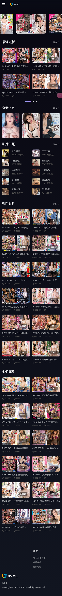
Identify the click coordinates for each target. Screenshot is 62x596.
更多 (55, 42)
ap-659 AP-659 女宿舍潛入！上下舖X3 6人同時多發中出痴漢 (29, 92)
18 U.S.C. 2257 (39, 558)
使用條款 (37, 562)
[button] (28, 101)
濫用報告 (37, 566)
